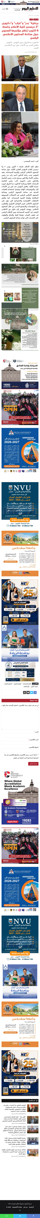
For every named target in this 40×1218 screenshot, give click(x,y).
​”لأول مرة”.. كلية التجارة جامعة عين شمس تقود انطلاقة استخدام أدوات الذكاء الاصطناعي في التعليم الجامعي (14, 1119)
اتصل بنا (8, 1207)
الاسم (36, 732)
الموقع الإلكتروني (33, 747)
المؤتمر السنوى (17, 683)
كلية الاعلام (26, 686)
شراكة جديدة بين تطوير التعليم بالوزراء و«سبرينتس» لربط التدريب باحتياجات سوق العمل (14, 1152)
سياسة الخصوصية (17, 1207)
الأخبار (31, 19)
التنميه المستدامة (27, 683)
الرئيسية (36, 15)
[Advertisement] (20, 1177)
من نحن (25, 1207)
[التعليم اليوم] (25, 9)
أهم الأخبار (30, 15)
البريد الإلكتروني (33, 739)
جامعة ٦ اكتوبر (34, 686)
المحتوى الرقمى (8, 683)
